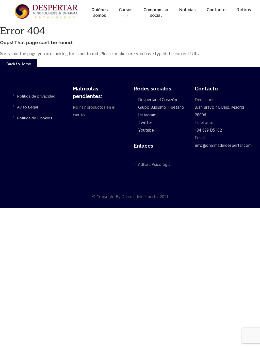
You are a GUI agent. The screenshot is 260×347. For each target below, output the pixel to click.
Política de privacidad (36, 96)
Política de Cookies (34, 118)
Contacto (216, 9)
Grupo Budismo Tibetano (160, 107)
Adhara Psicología (154, 164)
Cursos (125, 9)
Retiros (244, 9)
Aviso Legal (27, 107)
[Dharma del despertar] (47, 12)
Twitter (144, 122)
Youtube (145, 130)
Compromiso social (155, 12)
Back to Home (18, 64)
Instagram (146, 115)
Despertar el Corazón (157, 100)
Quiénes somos (99, 12)
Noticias (187, 9)
